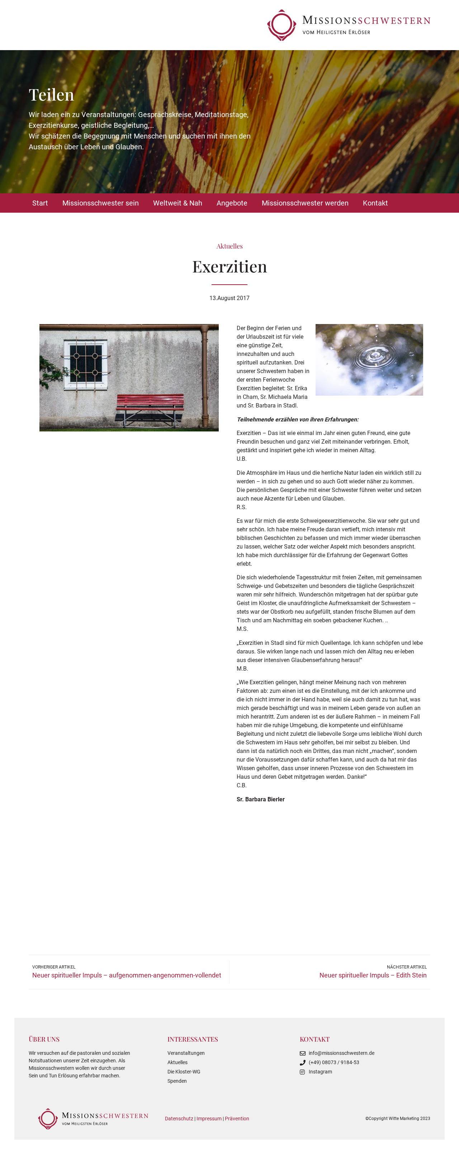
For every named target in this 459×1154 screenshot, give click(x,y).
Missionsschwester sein (100, 203)
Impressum (209, 1118)
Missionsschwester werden (305, 203)
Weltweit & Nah (177, 203)
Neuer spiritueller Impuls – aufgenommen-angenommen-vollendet (126, 975)
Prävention (237, 1118)
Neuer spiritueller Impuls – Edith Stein (373, 975)
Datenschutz (179, 1118)
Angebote (232, 203)
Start (40, 203)
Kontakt (375, 203)
